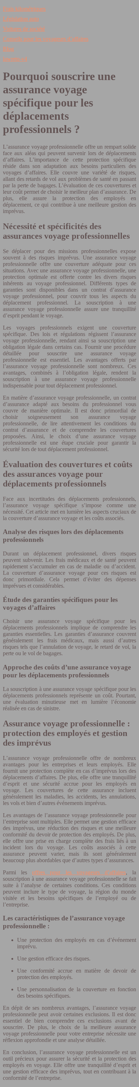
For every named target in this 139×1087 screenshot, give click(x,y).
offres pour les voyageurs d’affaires (79, 872)
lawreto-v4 (15, 59)
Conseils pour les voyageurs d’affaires (45, 39)
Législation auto (21, 19)
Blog (8, 49)
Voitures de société (24, 29)
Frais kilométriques (24, 9)
